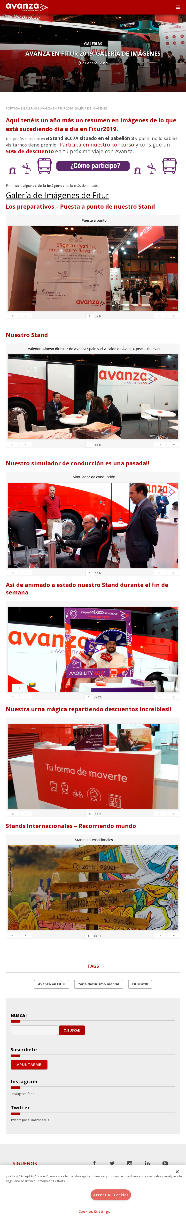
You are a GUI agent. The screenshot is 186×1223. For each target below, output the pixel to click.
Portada (13, 108)
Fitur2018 (140, 984)
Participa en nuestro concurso (97, 144)
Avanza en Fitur (51, 984)
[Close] (177, 1172)
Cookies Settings (94, 1211)
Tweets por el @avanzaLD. (30, 1120)
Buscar (73, 1030)
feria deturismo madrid (98, 984)
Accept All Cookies (110, 1195)
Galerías (93, 43)
